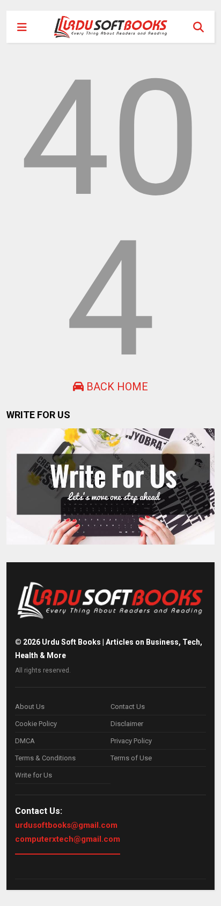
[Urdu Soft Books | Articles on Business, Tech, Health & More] (110, 27)
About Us (30, 707)
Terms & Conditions (45, 758)
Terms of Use (131, 758)
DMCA (25, 741)
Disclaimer (126, 724)
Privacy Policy (131, 741)
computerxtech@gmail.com (67, 839)
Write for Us (33, 775)
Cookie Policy (36, 724)
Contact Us (127, 707)
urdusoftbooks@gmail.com (66, 825)
